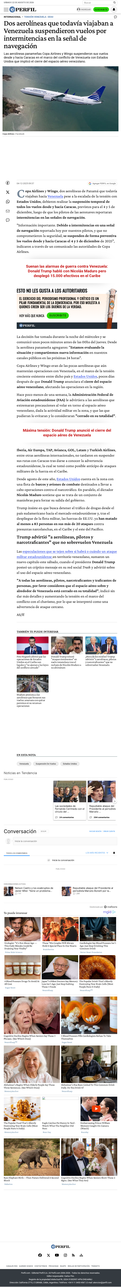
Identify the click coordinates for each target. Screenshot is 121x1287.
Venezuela (55, 196)
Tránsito (95, 1266)
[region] (60, 869)
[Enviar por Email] (8, 211)
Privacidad (53, 1266)
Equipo (63, 1266)
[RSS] (73, 1255)
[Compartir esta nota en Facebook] (8, 183)
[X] (48, 1255)
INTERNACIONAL (12, 17)
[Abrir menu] (6, 9)
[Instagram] (65, 1255)
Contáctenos (41, 1266)
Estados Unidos (85, 376)
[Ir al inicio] (22, 9)
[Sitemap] (81, 1255)
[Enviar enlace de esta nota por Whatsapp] (8, 202)
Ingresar (86, 9)
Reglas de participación (79, 1266)
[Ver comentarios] (114, 17)
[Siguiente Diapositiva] (115, 801)
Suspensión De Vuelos (46, 764)
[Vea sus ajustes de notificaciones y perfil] (114, 9)
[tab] (17, 852)
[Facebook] (40, 1255)
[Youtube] (57, 1255)
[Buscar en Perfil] (114, 2)
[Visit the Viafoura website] (110, 906)
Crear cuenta (109, 831)
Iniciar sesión (95, 831)
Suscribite (101, 9)
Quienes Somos (26, 1266)
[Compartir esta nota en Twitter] (8, 192)
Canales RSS (11, 1266)
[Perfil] (60, 1247)
